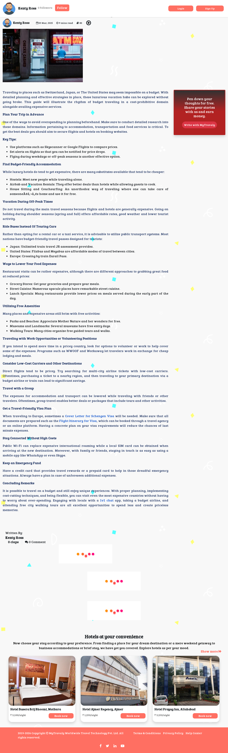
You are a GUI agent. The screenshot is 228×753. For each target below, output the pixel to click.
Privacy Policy (173, 733)
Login (180, 8)
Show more (210, 651)
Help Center (194, 733)
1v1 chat (106, 500)
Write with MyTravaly (199, 125)
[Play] (88, 23)
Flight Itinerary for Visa (78, 421)
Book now (61, 716)
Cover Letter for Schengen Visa (89, 416)
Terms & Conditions (147, 733)
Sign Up (210, 8)
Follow (62, 8)
